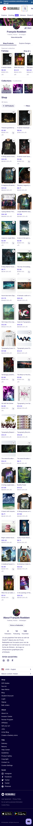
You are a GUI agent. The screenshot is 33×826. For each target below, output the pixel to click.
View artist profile (16, 37)
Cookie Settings (7, 765)
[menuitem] (4, 15)
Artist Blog (5, 732)
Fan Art (4, 686)
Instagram (8, 773)
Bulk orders (5, 705)
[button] (6, 88)
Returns (4, 746)
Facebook (8, 777)
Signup (3, 702)
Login (3, 699)
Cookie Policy (5, 805)
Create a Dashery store (9, 735)
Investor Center (6, 716)
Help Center (5, 750)
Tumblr (7, 783)
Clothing (13, 15)
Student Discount (7, 696)
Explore (4, 15)
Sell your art (5, 726)
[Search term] (25, 8)
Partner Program (7, 719)
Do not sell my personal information (11, 802)
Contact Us (5, 762)
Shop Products (8, 43)
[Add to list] (10, 55)
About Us (4, 713)
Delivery (4, 743)
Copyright (4, 759)
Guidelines (5, 753)
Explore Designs (24, 43)
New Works (5, 689)
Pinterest (8, 786)
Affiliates (4, 723)
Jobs (3, 729)
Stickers (23, 15)
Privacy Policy (17, 799)
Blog (3, 693)
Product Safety (6, 756)
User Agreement (6, 799)
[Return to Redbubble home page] (11, 8)
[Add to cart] (13, 132)
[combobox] (24, 8)
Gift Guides (5, 683)
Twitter (7, 780)
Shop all (26, 51)
